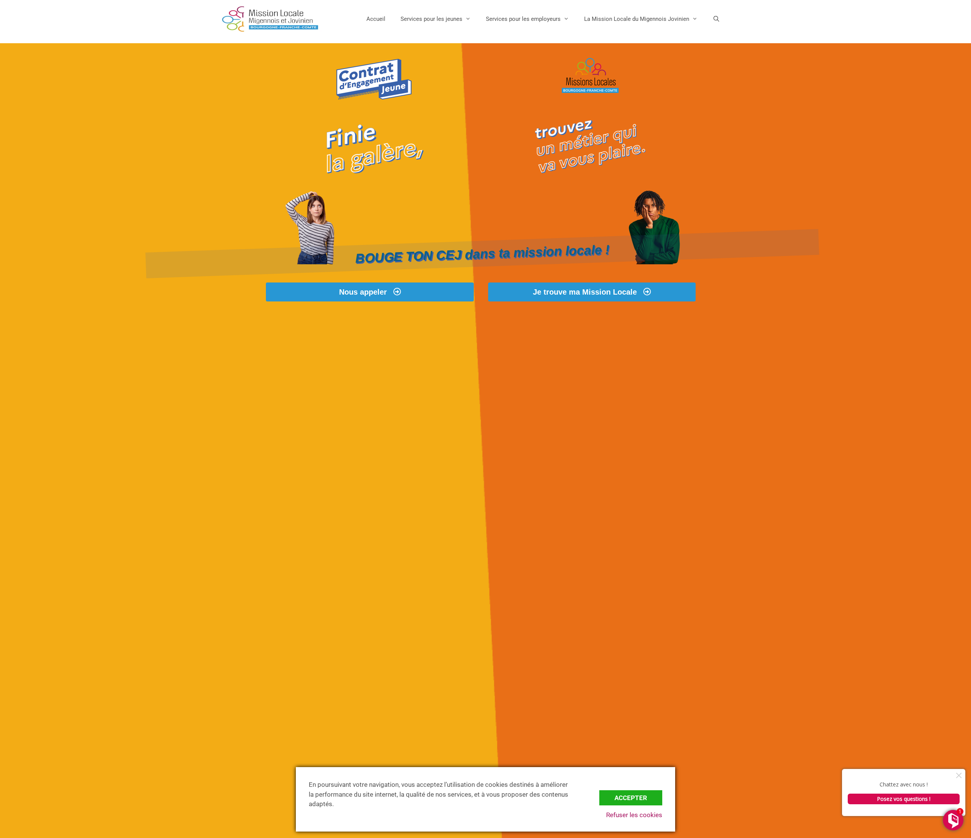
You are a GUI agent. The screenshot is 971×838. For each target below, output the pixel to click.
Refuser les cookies (634, 815)
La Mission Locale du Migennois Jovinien (636, 19)
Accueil (375, 19)
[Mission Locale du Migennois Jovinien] (270, 19)
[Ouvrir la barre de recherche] (716, 19)
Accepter (630, 798)
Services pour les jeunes (431, 19)
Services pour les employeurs (523, 19)
